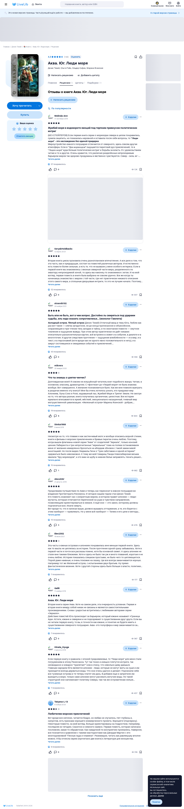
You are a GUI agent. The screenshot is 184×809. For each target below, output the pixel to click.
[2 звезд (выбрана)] (55, 57)
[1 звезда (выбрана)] (52, 57)
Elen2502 (59, 533)
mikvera (58, 365)
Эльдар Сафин (79, 68)
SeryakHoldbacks (63, 248)
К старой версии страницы (164, 13)
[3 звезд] (25, 129)
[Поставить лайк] (50, 169)
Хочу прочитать (22, 105)
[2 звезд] (19, 129)
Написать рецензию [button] (64, 99)
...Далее (160, 796)
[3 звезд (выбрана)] (57, 57)
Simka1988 (60, 424)
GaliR (57, 588)
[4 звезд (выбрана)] (60, 57)
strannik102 (60, 303)
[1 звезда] (14, 129)
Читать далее (54, 159)
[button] (24, 75)
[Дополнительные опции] (39, 105)
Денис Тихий (54, 68)
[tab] (53, 83)
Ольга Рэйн (66, 68)
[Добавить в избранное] (136, 57)
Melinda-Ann (61, 115)
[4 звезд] (30, 129)
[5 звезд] (35, 129)
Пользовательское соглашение (132, 806)
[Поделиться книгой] (140, 57)
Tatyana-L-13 (61, 701)
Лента (38, 4)
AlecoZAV (59, 479)
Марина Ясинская (95, 68)
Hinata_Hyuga (61, 647)
